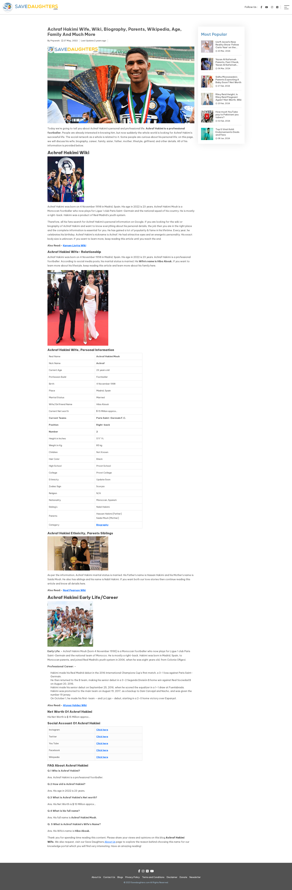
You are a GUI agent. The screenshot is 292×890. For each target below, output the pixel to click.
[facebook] (261, 7)
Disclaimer (172, 877)
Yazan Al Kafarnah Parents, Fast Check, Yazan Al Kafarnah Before (227, 63)
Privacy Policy (132, 877)
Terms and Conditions (153, 877)
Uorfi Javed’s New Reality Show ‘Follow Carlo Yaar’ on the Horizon (227, 46)
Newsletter (195, 877)
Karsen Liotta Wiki (74, 245)
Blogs (120, 877)
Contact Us (109, 877)
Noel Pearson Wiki (74, 590)
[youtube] (266, 7)
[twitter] (277, 7)
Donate (183, 877)
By (53, 40)
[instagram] (272, 7)
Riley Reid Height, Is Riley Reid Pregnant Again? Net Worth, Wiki (229, 97)
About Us (109, 841)
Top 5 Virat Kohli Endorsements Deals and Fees (227, 132)
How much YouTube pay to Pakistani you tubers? (227, 114)
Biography (102, 524)
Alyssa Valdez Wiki (75, 705)
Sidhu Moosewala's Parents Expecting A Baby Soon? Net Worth (228, 79)
